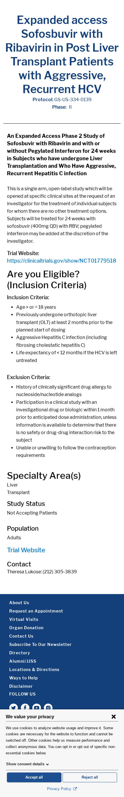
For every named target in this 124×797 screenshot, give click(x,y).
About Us (19, 602)
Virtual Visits (23, 619)
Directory (19, 652)
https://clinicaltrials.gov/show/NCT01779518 (61, 261)
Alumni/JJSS (22, 661)
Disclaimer (21, 686)
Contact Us (21, 636)
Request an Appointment (36, 610)
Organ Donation (26, 627)
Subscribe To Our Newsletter (40, 644)
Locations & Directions (34, 669)
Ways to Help (23, 677)
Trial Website (26, 550)
